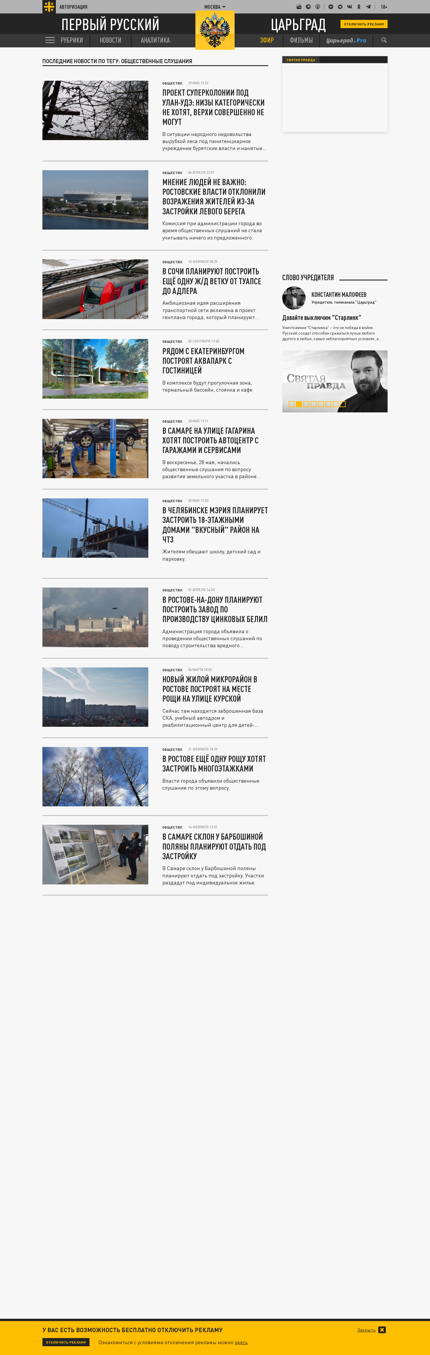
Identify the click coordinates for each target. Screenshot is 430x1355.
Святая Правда (300, 60)
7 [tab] (337, 405)
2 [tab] (300, 405)
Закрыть (366, 1329)
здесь (241, 1342)
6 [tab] (329, 405)
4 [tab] (315, 405)
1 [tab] (293, 405)
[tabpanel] (335, 381)
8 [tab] (344, 405)
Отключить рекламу (364, 24)
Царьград (298, 24)
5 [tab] (322, 405)
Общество (172, 83)
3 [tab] (307, 405)
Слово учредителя (308, 277)
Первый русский (110, 24)
